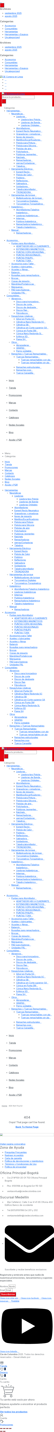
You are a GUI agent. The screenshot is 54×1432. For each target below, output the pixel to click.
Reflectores (22, 180)
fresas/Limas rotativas (22, 316)
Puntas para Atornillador (23, 243)
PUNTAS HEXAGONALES (28, 255)
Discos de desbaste (26, 307)
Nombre (4, 1286)
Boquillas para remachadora (25, 275)
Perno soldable (23, 351)
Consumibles (11, 28)
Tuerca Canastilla (24, 373)
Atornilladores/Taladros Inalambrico (31, 589)
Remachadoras (23, 160)
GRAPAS (20, 348)
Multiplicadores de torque (29, 198)
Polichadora (22, 151)
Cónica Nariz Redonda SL (29, 333)
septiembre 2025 (13, 13)
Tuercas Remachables (27, 357)
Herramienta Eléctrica (21, 169)
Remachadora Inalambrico (29, 224)
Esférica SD (22, 336)
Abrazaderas (22, 345)
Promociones (15, 395)
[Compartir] (7, 1428)
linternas (20, 218)
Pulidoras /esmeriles (26, 154)
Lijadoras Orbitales (30, 125)
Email (2, 1290)
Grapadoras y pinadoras (28, 134)
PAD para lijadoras (20, 290)
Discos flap (21, 310)
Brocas (14, 278)
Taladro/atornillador (26, 189)
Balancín (15, 272)
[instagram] (5, 88)
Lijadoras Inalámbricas (27, 215)
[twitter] (5, 82)
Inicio (11, 380)
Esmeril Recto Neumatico (28, 131)
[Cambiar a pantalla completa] (4, 1428)
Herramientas (11, 31)
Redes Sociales (16, 425)
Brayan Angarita (39, 1357)
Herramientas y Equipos (16, 34)
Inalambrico (17, 207)
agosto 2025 (11, 16)
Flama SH (20, 339)
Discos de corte (24, 304)
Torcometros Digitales (27, 201)
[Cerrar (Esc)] (10, 1428)
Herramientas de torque (23, 195)
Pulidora (20, 177)
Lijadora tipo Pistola (30, 119)
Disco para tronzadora (27, 301)
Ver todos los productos (13, 1411)
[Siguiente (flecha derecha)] (4, 1431)
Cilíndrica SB (22, 324)
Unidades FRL (18, 293)
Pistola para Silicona (26, 145)
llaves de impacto (25, 137)
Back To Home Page (27, 1126)
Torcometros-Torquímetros (29, 204)
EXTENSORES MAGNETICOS (30, 249)
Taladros (20, 166)
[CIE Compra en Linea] (11, 76)
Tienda (12, 388)
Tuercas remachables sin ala (35, 362)
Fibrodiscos (22, 313)
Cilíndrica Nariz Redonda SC (30, 322)
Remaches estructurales (28, 367)
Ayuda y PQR (15, 440)
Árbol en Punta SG (25, 319)
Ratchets (20, 157)
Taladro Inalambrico (26, 227)
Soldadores (22, 186)
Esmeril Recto (23, 172)
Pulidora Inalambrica (26, 221)
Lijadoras (20, 116)
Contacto (13, 410)
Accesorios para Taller (22, 263)
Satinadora (21, 183)
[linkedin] (5, 85)
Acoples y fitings (19, 269)
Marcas (12, 402)
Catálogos (14, 417)
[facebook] (5, 79)
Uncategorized (12, 37)
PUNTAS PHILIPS (24, 258)
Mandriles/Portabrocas (22, 284)
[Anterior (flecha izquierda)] (1, 1431)
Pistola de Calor (24, 174)
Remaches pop (23, 370)
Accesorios (10, 25)
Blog (11, 432)
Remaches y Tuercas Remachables (28, 354)
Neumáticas (17, 113)
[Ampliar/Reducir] (1, 1428)
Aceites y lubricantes (21, 266)
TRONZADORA (23, 192)
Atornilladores (23, 128)
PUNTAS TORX (23, 260)
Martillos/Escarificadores (28, 140)
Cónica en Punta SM (26, 330)
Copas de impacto (20, 281)
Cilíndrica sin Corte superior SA (31, 327)
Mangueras (16, 287)
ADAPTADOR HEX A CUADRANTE (32, 246)
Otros (14, 342)
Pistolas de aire (23, 148)
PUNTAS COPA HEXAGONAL (30, 252)
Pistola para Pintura (25, 143)
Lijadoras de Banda (30, 122)
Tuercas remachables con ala (35, 359)
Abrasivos (16, 298)
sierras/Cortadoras (25, 163)
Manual (14, 230)
